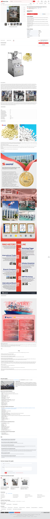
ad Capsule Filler (2, 494)
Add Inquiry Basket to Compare (13, 26)
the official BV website (16, 379)
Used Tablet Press (28, 507)
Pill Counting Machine (15, 504)
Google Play (6, 512)
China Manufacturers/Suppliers (19, 514)
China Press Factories (10, 507)
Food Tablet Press (41, 507)
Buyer (33, 3)
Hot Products (11, 514)
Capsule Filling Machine (13, 408)
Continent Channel (33, 514)
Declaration (32, 516)
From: (3, 463)
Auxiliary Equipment (39, 497)
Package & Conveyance (39, 494)
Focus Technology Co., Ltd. (20, 516)
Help (37, 3)
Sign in (48, 1)
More (1, 510)
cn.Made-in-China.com (31, 515)
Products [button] (12, 1)
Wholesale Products (25, 514)
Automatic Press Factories (22, 507)
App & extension (41, 3)
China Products (14, 514)
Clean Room (26, 497)
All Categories (3, 3)
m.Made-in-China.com (27, 515)
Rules (48, 3)
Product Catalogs (10, 493)
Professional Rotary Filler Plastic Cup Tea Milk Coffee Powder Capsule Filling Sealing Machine (15, 488)
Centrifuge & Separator (15, 497)
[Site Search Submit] (34, 1)
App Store (2, 512)
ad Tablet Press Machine (27, 494)
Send (5, 472)
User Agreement (28, 516)
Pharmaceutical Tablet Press (34, 507)
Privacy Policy (35, 516)
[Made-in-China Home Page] (4, 1)
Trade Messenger (11, 512)
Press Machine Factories (3, 507)
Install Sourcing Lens (17, 512)
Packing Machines (3, 497)
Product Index (36, 514)
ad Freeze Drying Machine (15, 494)
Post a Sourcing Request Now (19, 472)
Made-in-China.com (22, 515)
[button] (42, 1)
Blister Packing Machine (8, 408)
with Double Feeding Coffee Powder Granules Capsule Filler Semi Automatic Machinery (25, 488)
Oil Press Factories (16, 507)
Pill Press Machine (3, 504)
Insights (39, 514)
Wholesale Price (29, 514)
